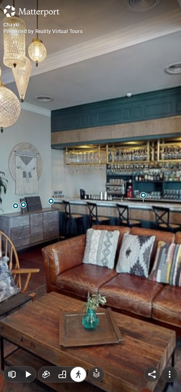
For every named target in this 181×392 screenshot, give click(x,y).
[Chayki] (90, 196)
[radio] (46, 374)
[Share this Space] (152, 374)
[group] (62, 374)
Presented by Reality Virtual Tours (43, 31)
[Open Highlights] (11, 374)
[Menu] (170, 374)
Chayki (11, 25)
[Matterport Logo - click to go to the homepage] (31, 11)
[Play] (27, 374)
